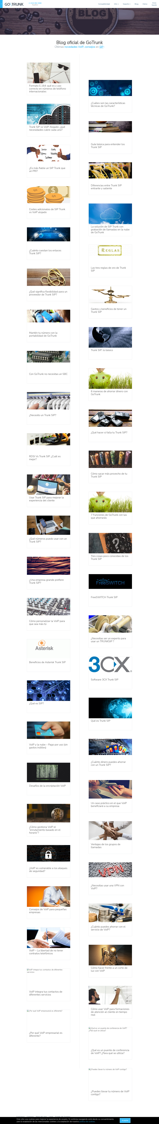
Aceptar (125, 1120)
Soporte (126, 4)
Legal (51, 1117)
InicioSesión (154, 4)
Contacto (30, 1117)
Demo (145, 4)
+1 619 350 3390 (35, 3)
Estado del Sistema (62, 1117)
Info (115, 4)
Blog (136, 4)
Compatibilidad (104, 4)
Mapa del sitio (41, 1117)
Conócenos (20, 1117)
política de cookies (87, 1121)
